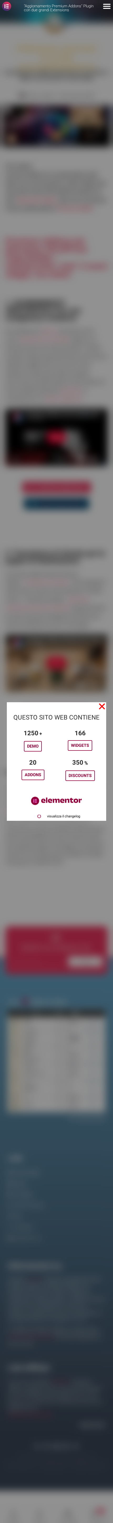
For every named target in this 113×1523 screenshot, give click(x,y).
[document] (56, 761)
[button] (102, 706)
